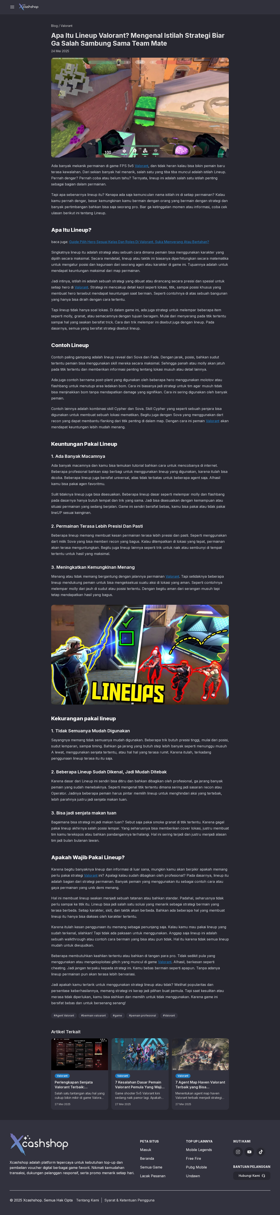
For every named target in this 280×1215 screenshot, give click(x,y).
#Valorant (169, 1015)
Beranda (147, 1158)
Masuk (145, 1150)
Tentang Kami (87, 1200)
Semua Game (151, 1167)
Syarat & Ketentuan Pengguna (129, 1200)
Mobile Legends (199, 1150)
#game (117, 1015)
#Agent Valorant (64, 1015)
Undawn (193, 1176)
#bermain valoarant (93, 1015)
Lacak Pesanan (152, 1176)
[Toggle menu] (12, 7)
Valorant (66, 26)
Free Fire (193, 1158)
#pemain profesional (142, 1015)
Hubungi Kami (249, 1175)
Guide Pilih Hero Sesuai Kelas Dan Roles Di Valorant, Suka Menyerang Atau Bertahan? (139, 242)
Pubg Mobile (196, 1167)
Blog (54, 26)
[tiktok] (260, 1152)
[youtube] (249, 1152)
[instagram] (238, 1152)
